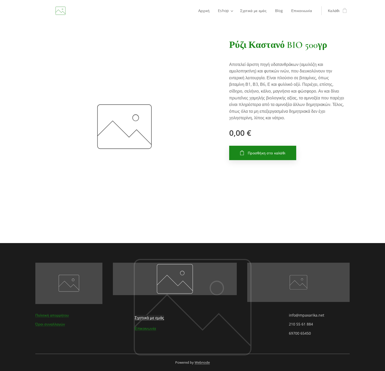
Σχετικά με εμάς (149, 317)
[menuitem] (205, 10)
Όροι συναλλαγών (50, 324)
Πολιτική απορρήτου (52, 315)
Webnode (202, 362)
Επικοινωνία (145, 328)
